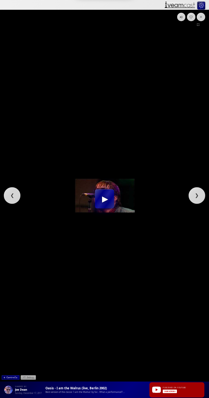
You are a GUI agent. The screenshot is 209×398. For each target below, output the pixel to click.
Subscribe (170, 391)
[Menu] (201, 5)
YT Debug (28, 377)
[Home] (180, 5)
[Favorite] (191, 17)
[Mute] (181, 17)
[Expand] (198, 24)
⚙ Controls (10, 377)
